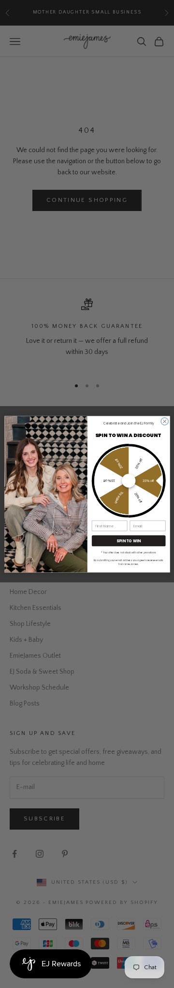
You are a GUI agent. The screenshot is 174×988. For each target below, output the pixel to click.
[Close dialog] (164, 420)
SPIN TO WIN (128, 540)
